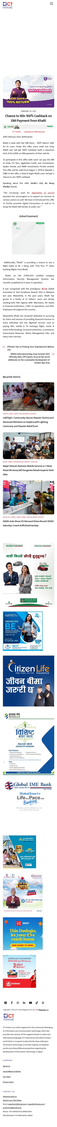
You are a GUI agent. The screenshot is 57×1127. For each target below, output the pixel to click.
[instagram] (18, 1002)
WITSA (44, 289)
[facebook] (11, 1002)
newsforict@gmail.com (17, 1104)
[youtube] (30, 1002)
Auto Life (6, 517)
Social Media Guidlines (12, 1071)
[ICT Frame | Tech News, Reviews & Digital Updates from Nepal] (7, 7)
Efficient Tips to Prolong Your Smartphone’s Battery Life (30, 348)
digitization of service (43, 193)
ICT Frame (16, 131)
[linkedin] (24, 1002)
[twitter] (5, 1002)
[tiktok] (36, 1002)
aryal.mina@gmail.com (12, 1107)
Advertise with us (10, 1096)
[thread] (43, 1002)
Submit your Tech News (12, 1100)
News (16, 414)
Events (5, 414)
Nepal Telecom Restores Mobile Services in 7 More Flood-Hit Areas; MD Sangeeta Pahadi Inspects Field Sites (28, 470)
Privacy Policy (8, 1082)
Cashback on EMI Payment (34, 131)
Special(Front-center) (27, 414)
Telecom (34, 462)
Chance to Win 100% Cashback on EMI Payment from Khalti (28, 118)
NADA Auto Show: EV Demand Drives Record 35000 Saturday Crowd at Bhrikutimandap (28, 523)
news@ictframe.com (36, 1104)
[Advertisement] (28, 40)
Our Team (7, 1076)
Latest (11, 414)
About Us (6, 1066)
